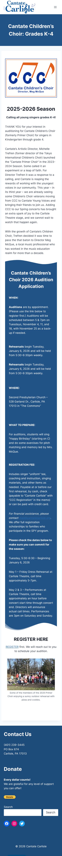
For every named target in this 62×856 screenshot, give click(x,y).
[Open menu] (55, 7)
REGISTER (12, 646)
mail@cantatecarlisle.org (35, 518)
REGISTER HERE (31, 639)
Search (8, 806)
